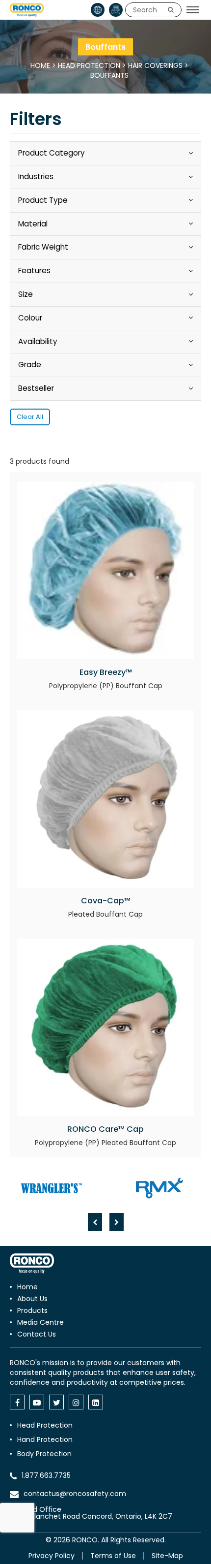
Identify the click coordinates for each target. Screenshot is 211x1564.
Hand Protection (45, 1439)
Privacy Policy (51, 1555)
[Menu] (192, 9)
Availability (37, 341)
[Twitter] (56, 1402)
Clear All (30, 416)
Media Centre (40, 1322)
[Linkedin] (95, 1402)
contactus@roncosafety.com (75, 1493)
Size (25, 294)
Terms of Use (113, 1555)
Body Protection (44, 1453)
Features (34, 270)
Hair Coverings (155, 65)
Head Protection (89, 65)
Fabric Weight (43, 247)
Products (32, 1310)
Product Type (43, 200)
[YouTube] (36, 1402)
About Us (32, 1298)
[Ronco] (32, 1263)
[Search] (170, 9)
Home (40, 65)
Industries (35, 176)
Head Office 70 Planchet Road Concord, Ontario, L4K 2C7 (96, 1513)
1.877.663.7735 (46, 1475)
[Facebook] (17, 1402)
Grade (29, 364)
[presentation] (95, 1222)
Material (33, 224)
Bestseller (36, 388)
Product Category (51, 153)
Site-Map (167, 1555)
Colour (30, 318)
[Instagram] (76, 1402)
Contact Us (36, 1334)
